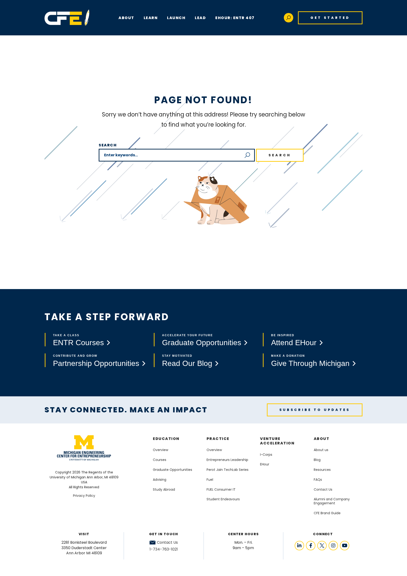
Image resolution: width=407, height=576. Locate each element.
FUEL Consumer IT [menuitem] (221, 489)
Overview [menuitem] (160, 450)
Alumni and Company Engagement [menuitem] (332, 501)
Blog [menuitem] (317, 459)
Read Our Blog (187, 363)
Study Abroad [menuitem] (164, 489)
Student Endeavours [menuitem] (223, 499)
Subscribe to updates (314, 409)
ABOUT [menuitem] (126, 18)
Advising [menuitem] (159, 479)
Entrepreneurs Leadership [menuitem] (227, 459)
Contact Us (167, 542)
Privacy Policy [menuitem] (84, 495)
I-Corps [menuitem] (266, 454)
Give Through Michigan (310, 363)
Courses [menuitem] (159, 459)
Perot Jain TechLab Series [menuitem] (227, 469)
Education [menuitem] (166, 438)
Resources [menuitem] (322, 469)
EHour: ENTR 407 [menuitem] (235, 18)
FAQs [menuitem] (318, 479)
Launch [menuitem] (176, 18)
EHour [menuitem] (264, 464)
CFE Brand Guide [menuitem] (327, 513)
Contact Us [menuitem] (323, 489)
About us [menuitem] (321, 450)
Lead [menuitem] (200, 18)
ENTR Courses (78, 342)
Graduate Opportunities (201, 342)
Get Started (330, 17)
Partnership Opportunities (96, 363)
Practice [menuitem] (218, 438)
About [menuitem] (322, 438)
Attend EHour (294, 342)
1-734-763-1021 (164, 549)
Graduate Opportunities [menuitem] (172, 469)
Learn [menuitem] (151, 18)
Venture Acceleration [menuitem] (277, 441)
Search (108, 145)
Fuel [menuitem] (210, 479)
